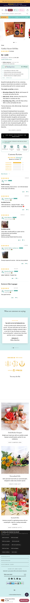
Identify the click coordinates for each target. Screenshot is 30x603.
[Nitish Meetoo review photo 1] (4, 224)
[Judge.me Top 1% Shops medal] (22, 364)
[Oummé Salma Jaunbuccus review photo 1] (4, 254)
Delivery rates (9, 77)
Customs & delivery (5, 552)
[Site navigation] (2, 10)
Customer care (7, 564)
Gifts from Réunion (14, 548)
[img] (5, 178)
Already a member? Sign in (6, 59)
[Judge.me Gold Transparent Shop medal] (15, 364)
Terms (3, 77)
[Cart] (27, 10)
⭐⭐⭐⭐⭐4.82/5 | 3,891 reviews (15, 4)
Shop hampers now (15, 442)
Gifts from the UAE (5, 544)
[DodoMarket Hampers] (15, 416)
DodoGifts (5, 556)
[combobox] (15, 13)
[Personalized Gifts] (15, 460)
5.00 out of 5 (19, 157)
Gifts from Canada (14, 537)
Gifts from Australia (6, 541)
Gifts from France (5, 548)
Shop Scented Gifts (15, 527)
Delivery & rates (15, 130)
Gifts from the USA (15, 541)
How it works (14, 552)
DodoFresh (5, 560)
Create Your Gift (15, 484)
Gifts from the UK (5, 537)
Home (2, 45)
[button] (5, 51)
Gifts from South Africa (16, 544)
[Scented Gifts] (15, 501)
